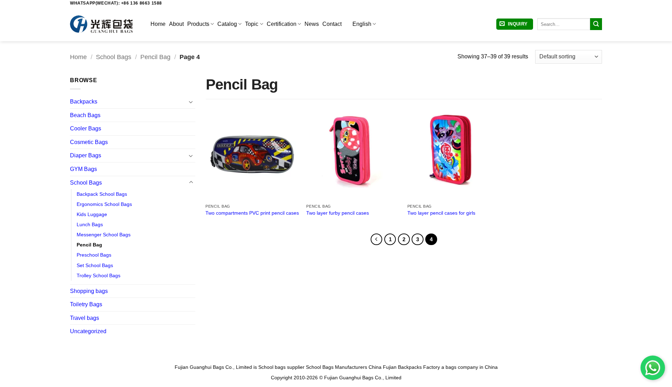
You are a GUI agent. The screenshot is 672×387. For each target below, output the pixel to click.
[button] (514, 24)
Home (158, 24)
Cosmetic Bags (89, 142)
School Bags (113, 56)
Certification (281, 24)
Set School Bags (95, 265)
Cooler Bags (85, 128)
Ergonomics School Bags (104, 204)
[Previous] (377, 239)
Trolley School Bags (98, 275)
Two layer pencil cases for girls (441, 213)
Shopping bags (89, 291)
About (176, 24)
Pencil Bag (155, 56)
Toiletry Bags (86, 304)
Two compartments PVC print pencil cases (252, 213)
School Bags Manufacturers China (344, 367)
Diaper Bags (85, 155)
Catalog (227, 24)
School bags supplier (281, 367)
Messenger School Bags (104, 234)
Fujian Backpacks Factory (411, 367)
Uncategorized (88, 331)
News (311, 24)
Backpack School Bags (102, 194)
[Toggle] (191, 102)
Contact (332, 24)
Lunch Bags (90, 224)
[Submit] (596, 24)
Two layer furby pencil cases (337, 213)
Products (198, 24)
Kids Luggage (92, 214)
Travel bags (84, 318)
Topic (251, 24)
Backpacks (83, 102)
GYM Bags (83, 169)
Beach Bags (85, 115)
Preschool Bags (94, 255)
